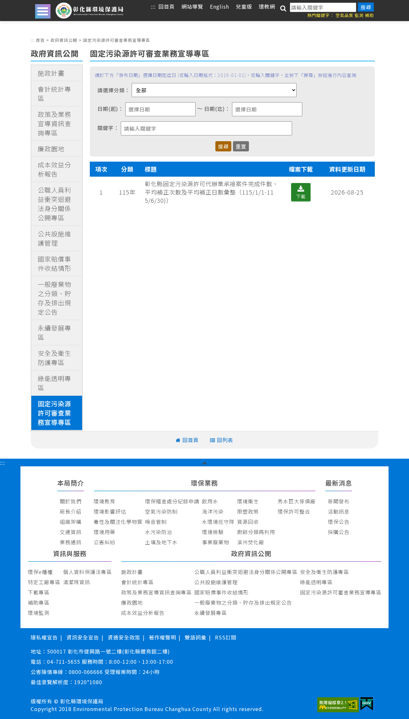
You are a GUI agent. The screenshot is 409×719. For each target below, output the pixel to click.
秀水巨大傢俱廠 (297, 501)
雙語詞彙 (195, 637)
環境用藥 (104, 532)
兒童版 (244, 6)
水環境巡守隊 (218, 521)
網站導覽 (192, 6)
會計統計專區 (54, 93)
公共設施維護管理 (54, 238)
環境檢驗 (213, 532)
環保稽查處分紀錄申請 (172, 501)
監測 (359, 15)
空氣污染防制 (161, 511)
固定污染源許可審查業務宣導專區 (116, 40)
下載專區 (39, 592)
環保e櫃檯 (40, 572)
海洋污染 (213, 511)
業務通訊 (70, 542)
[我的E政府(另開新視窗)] (366, 704)
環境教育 (104, 501)
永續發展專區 (54, 332)
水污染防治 (158, 532)
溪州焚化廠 (250, 542)
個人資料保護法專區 (87, 572)
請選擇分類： (113, 90)
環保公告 (339, 521)
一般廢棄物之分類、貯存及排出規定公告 (54, 298)
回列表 (225, 440)
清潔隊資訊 (76, 582)
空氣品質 (344, 15)
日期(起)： (110, 108)
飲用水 (210, 501)
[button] (204, 462)
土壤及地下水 (161, 542)
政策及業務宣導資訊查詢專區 (54, 123)
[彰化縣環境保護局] (89, 11)
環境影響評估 (110, 511)
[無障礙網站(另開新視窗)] (338, 705)
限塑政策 (248, 511)
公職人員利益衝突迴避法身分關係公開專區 (54, 203)
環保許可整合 (294, 511)
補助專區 (39, 602)
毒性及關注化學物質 (118, 521)
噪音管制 (156, 521)
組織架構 (70, 521)
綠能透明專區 (54, 383)
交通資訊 (70, 532)
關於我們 (70, 501)
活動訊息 (339, 511)
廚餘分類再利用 (256, 532)
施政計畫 (51, 73)
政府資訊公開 (63, 40)
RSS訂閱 (225, 637)
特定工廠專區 (44, 582)
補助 (369, 15)
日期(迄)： (217, 108)
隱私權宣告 (44, 637)
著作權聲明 (162, 637)
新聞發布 (339, 501)
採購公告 (339, 532)
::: (153, 6)
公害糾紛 (104, 542)
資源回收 (248, 521)
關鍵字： (108, 128)
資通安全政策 (124, 637)
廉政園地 (51, 148)
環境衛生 (248, 501)
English (219, 6)
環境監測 (39, 612)
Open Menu (42, 11)
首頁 (40, 40)
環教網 (267, 6)
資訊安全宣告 (82, 637)
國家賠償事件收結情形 (54, 263)
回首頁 (166, 6)
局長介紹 (70, 511)
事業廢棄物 (215, 542)
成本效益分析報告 (54, 169)
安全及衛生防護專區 (54, 357)
